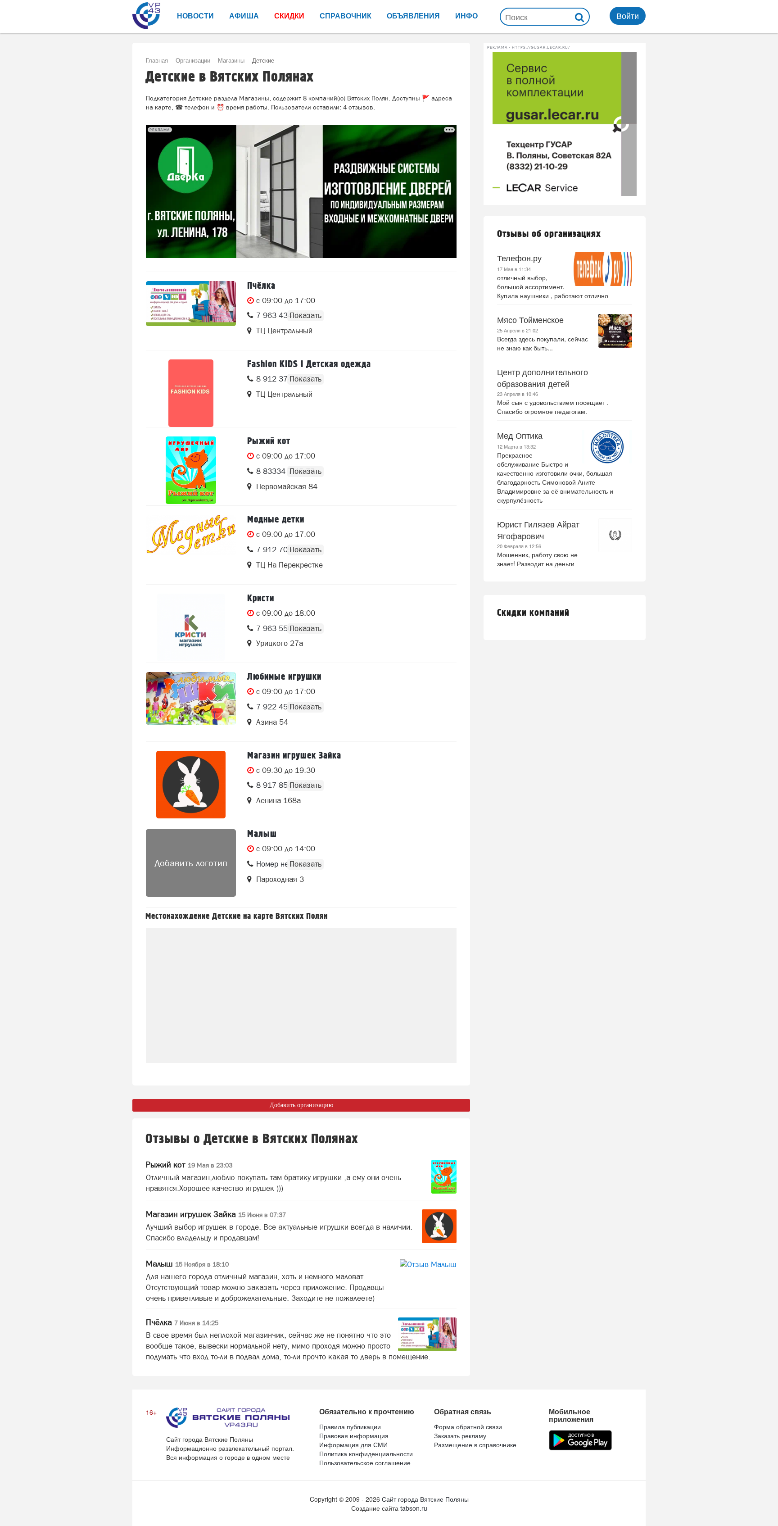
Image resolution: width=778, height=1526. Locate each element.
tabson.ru (413, 1507)
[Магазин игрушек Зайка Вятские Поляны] (191, 784)
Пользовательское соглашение (365, 1462)
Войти (627, 15)
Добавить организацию (301, 1105)
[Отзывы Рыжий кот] (444, 1177)
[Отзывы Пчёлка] (427, 1334)
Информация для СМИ (353, 1444)
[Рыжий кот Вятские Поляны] (191, 470)
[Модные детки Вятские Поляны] (191, 548)
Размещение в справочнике (475, 1444)
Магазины (231, 60)
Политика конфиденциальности (366, 1453)
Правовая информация (354, 1435)
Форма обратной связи (468, 1426)
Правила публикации (350, 1426)
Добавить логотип (190, 863)
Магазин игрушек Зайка (216, 1214)
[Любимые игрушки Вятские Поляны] (191, 706)
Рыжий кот (189, 1164)
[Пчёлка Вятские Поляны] (191, 315)
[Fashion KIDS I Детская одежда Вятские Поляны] (191, 393)
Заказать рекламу (460, 1435)
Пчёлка (182, 1322)
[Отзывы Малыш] (428, 1276)
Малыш (187, 1263)
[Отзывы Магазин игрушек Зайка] (439, 1226)
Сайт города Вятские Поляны (425, 1498)
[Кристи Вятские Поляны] (191, 627)
